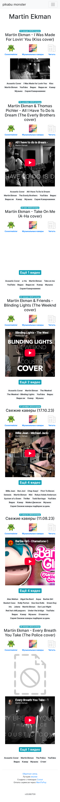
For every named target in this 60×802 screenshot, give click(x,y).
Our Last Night (44, 607)
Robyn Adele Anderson (45, 495)
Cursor (40, 779)
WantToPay (41, 782)
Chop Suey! (33, 491)
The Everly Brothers (28, 195)
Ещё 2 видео (30, 382)
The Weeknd (46, 390)
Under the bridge (36, 610)
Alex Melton (12, 599)
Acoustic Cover (14, 83)
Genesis (7, 495)
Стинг (43, 761)
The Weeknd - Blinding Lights (20, 394)
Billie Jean (10, 491)
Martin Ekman (11, 87)
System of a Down (12, 498)
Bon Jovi (21, 491)
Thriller (26, 498)
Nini (30, 495)
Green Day (51, 603)
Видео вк (42, 87)
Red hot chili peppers (16, 610)
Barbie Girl (48, 599)
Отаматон (43, 614)
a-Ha (24, 281)
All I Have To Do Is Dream (38, 191)
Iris (10, 607)
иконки (34, 776)
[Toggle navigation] (52, 4)
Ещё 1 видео (30, 272)
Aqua (38, 599)
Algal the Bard (27, 599)
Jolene (17, 607)
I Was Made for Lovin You (35, 83)
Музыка (18, 91)
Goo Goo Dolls (37, 603)
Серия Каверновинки (35, 91)
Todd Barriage (39, 498)
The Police (41, 758)
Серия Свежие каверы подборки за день (30, 506)
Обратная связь (30, 774)
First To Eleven (47, 491)
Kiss (51, 83)
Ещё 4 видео (30, 482)
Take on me (49, 281)
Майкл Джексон (33, 502)
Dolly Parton (23, 603)
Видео (33, 87)
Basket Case (9, 603)
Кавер (52, 87)
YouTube (24, 87)
